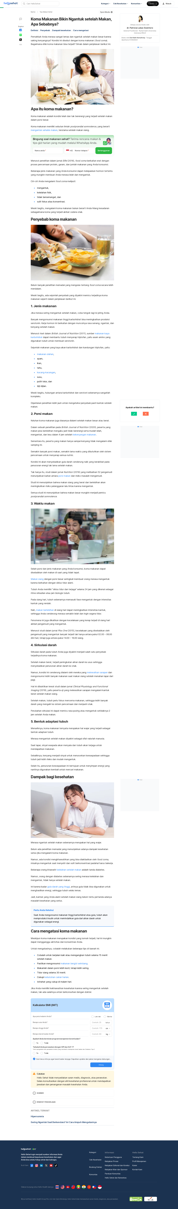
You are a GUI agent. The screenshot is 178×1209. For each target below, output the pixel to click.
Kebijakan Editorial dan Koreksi (117, 1165)
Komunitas (93, 1174)
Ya (37, 1043)
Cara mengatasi (81, 30)
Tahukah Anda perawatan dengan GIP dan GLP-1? (53, 1047)
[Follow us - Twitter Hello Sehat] (46, 1165)
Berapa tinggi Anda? (41, 1028)
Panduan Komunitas (112, 1174)
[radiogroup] (101, 1016)
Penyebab (45, 30)
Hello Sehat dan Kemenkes (116, 1178)
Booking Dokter (95, 1167)
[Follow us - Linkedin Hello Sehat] (41, 1165)
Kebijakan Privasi (111, 1161)
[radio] (92, 1016)
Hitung (101, 1065)
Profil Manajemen (139, 1161)
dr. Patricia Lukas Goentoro (140, 28)
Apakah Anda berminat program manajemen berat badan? (56, 1039)
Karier (134, 1165)
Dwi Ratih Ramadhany (137, 38)
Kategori (92, 1152)
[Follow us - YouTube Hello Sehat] (51, 1165)
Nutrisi (33, 12)
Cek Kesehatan (95, 1160)
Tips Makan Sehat (46, 12)
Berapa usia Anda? (40, 1022)
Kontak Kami (137, 1169)
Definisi (34, 30)
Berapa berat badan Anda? (43, 1034)
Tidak (46, 1043)
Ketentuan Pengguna (113, 1157)
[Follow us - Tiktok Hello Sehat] (55, 1165)
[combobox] (107, 1028)
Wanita (109, 1017)
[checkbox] (34, 1059)
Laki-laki (98, 1017)
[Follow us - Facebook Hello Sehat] (31, 1165)
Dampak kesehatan (61, 30)
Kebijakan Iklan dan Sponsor (116, 1169)
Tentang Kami (137, 1157)
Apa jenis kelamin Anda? (42, 1016)
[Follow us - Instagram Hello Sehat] (36, 1165)
